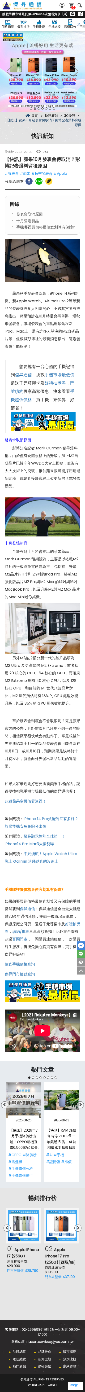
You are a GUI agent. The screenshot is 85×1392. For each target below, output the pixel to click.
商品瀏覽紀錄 (81, 962)
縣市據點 (69, 1351)
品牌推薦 (44, 1351)
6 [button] (50, 108)
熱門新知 (19, 1366)
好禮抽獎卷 (55, 383)
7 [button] (54, 108)
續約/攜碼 (20, 931)
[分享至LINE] (38, 181)
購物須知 (44, 1366)
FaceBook (81, 945)
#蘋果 (25, 173)
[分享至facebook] (29, 181)
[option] (42, 71)
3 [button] (39, 108)
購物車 (73, 7)
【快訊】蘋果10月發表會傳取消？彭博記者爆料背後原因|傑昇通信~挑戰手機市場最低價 (27, 8)
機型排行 (23, 27)
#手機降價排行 (20, 1175)
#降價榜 (30, 1154)
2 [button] (35, 108)
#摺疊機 (15, 1161)
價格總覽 (8, 27)
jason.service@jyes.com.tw (51, 1341)
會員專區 (62, 5)
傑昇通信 (23, 375)
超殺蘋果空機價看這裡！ (25, 801)
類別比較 (69, 1359)
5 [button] (46, 108)
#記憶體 (53, 1161)
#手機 (59, 1154)
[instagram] (65, 14)
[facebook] (80, 14)
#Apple (60, 173)
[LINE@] (72, 14)
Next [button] (75, 71)
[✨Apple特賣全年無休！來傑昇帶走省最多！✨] (42, 71)
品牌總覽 (19, 1351)
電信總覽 (19, 1359)
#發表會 (12, 173)
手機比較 (54, 27)
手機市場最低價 (59, 375)
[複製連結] (48, 181)
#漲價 (66, 1161)
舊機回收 (70, 27)
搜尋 (80, 5)
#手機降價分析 (20, 1168)
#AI (49, 1154)
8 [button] (56, 1077)
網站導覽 (69, 1366)
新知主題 (44, 1359)
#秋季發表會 (41, 173)
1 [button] (31, 108)
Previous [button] (9, 71)
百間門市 (19, 939)
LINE (81, 954)
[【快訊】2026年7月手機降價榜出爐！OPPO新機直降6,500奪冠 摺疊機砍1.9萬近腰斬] (23, 1100)
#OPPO (14, 1154)
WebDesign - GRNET (42, 1385)
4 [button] (42, 108)
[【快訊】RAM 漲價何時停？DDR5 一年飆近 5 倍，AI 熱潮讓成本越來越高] (61, 1100)
